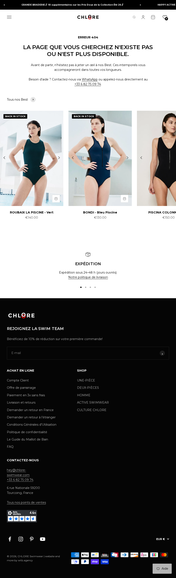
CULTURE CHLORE (91, 410)
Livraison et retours (21, 402)
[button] (165, 17)
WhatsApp (90, 79)
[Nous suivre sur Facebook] (10, 539)
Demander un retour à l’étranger (31, 417)
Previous (4, 158)
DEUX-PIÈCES (88, 388)
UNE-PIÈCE (86, 380)
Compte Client (18, 380)
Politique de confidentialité (27, 432)
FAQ (10, 447)
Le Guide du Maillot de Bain (27, 439)
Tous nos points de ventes (26, 502)
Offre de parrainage (21, 388)
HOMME (83, 395)
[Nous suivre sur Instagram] (21, 539)
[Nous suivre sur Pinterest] (32, 539)
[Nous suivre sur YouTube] (43, 539)
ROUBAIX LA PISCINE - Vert (31, 212)
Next (59, 158)
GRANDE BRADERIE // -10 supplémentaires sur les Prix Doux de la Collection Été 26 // (69, 4)
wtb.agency (25, 560)
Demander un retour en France (30, 410)
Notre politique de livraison (88, 277)
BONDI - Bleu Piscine (100, 212)
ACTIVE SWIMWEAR (93, 402)
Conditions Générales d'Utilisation (31, 425)
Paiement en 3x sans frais (26, 395)
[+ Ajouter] (56, 199)
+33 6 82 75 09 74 (87, 84)
